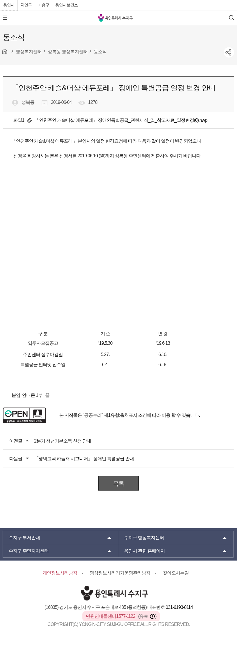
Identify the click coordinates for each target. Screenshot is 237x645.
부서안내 (24, 537)
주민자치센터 (29, 550)
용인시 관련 (144, 550)
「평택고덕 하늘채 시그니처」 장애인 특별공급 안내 (84, 458)
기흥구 (43, 5)
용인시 (8, 5)
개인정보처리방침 (59, 572)
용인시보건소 (66, 5)
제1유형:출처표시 (120, 415)
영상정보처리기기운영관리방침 (120, 572)
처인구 (26, 5)
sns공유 (229, 52)
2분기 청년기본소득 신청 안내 (62, 440)
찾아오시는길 (176, 572)
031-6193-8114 (179, 607)
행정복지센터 (144, 537)
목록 (118, 483)
